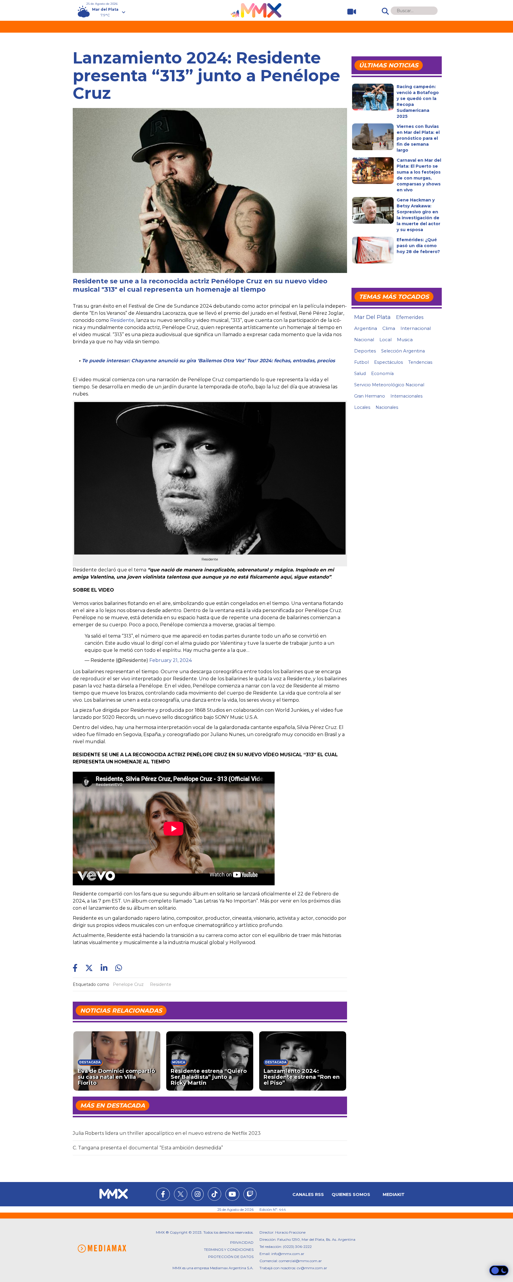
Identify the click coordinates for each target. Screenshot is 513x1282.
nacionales (387, 407)
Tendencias (420, 362)
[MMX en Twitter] (180, 1194)
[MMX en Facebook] (163, 1195)
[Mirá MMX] (349, 11)
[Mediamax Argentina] (102, 1248)
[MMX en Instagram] (197, 1195)
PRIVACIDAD (242, 1242)
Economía (382, 373)
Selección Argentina (403, 351)
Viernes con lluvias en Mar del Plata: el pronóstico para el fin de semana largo (418, 138)
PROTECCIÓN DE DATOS (231, 1256)
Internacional (415, 328)
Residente (122, 320)
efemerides (409, 317)
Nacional (364, 339)
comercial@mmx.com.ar (300, 1261)
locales (362, 407)
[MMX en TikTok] (214, 1194)
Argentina (365, 328)
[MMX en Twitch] (249, 1195)
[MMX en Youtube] (232, 1195)
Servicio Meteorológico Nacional (389, 384)
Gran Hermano (369, 396)
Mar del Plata (372, 317)
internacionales (406, 396)
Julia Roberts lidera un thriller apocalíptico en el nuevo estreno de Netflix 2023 (167, 1133)
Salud (360, 373)
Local (385, 339)
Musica (405, 339)
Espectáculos (388, 362)
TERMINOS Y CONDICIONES (229, 1249)
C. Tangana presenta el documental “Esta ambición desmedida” (148, 1148)
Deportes (365, 351)
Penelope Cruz (128, 984)
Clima (388, 328)
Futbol (361, 362)
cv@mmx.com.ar (312, 1268)
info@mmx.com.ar (287, 1253)
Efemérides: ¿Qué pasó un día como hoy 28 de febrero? (418, 245)
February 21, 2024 (170, 660)
